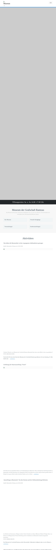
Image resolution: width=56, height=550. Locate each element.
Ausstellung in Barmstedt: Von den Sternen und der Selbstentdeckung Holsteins (26, 480)
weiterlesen (12, 358)
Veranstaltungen (8, 226)
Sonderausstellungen (35, 226)
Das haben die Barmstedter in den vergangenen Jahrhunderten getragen (23, 243)
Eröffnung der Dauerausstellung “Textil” (15, 364)
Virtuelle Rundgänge (35, 219)
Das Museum (8, 219)
